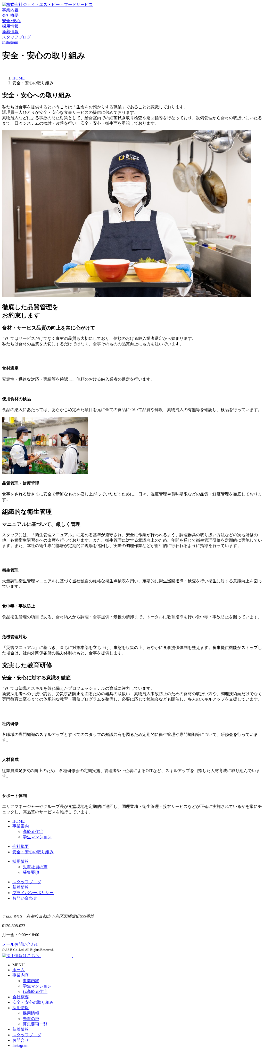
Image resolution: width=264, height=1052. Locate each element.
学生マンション (37, 837)
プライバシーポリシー (33, 892)
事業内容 (20, 975)
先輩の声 (31, 1018)
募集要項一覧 (35, 1024)
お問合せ (20, 1040)
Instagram (20, 1045)
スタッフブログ (26, 882)
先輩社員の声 (35, 867)
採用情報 (20, 861)
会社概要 (20, 846)
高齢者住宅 (33, 831)
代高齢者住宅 (35, 991)
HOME (18, 78)
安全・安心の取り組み (33, 852)
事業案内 (20, 826)
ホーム (18, 970)
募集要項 (31, 872)
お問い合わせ (24, 898)
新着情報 (20, 887)
